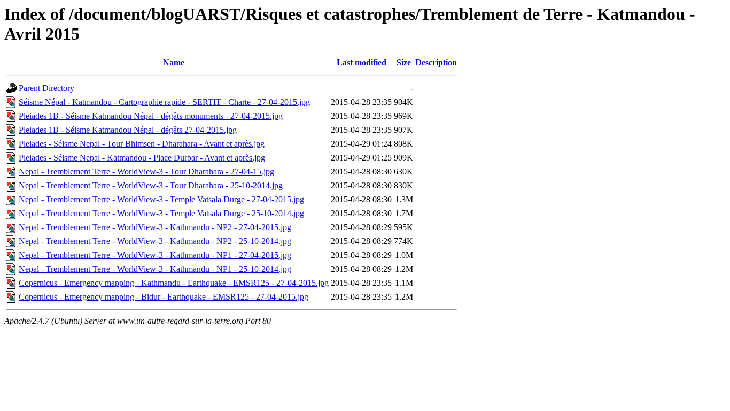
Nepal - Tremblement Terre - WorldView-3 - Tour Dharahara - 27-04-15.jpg (146, 171)
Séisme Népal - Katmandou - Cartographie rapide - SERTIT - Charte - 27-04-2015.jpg (164, 101)
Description (436, 62)
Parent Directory (46, 88)
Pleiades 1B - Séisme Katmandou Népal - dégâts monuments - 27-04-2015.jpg (151, 115)
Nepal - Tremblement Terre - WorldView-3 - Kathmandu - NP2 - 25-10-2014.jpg (155, 241)
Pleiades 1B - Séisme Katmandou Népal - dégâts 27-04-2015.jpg (128, 129)
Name (173, 62)
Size (404, 62)
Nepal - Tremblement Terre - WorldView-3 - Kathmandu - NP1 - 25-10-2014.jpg (155, 268)
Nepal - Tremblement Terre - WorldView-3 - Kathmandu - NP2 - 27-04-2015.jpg (155, 227)
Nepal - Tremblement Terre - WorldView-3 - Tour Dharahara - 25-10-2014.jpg (151, 185)
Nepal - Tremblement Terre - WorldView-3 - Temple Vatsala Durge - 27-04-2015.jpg (161, 199)
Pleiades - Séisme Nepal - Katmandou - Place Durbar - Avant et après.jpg (142, 157)
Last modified (361, 62)
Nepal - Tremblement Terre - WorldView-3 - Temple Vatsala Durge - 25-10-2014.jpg (161, 213)
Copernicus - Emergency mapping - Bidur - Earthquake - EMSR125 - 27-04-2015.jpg (163, 296)
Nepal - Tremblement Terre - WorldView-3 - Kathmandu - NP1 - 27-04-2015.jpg (155, 255)
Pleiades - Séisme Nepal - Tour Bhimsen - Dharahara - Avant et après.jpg (142, 143)
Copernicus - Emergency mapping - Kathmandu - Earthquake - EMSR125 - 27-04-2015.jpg (174, 282)
